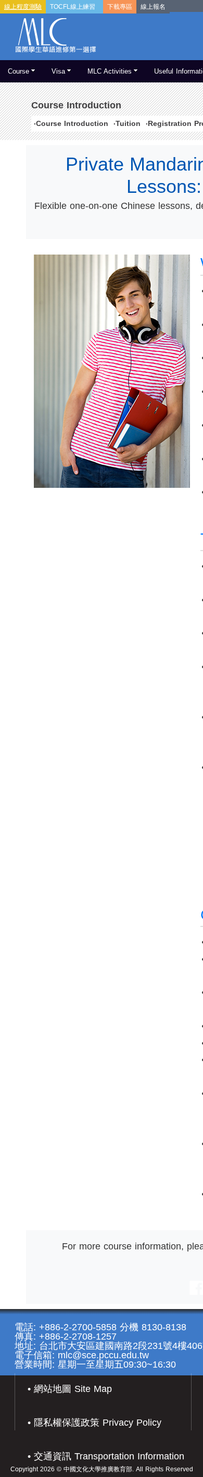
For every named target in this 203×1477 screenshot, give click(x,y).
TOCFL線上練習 (72, 6)
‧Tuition (127, 123)
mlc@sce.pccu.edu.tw (103, 1355)
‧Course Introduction (71, 123)
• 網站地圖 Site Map (70, 1389)
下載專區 (119, 6)
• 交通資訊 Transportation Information (106, 1456)
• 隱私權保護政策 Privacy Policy (94, 1422)
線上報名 (153, 6)
